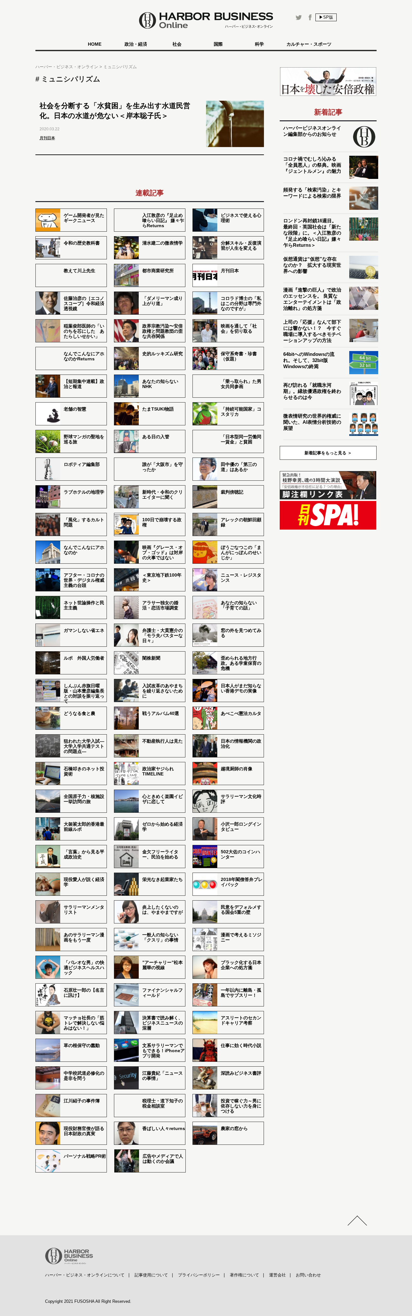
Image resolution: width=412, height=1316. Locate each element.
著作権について (244, 1275)
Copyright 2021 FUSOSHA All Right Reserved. (88, 1301)
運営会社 (277, 1275)
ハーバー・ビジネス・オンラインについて (85, 1275)
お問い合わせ (308, 1275)
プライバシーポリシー (199, 1275)
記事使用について (151, 1275)
